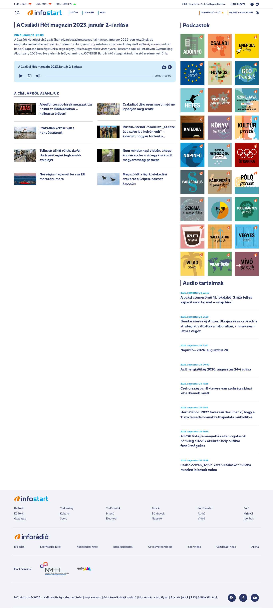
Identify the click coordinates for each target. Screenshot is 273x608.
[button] (20, 75)
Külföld (18, 513)
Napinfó (157, 518)
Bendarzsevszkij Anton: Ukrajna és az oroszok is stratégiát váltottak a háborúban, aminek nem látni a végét (218, 326)
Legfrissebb (205, 508)
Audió (201, 513)
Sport (63, 518)
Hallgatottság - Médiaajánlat (63, 597)
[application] (95, 75)
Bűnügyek (158, 513)
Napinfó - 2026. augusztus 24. (204, 350)
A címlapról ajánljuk (36, 94)
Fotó (247, 508)
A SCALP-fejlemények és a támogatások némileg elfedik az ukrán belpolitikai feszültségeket (213, 441)
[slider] (99, 76)
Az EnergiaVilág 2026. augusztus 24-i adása (215, 369)
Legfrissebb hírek (50, 547)
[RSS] (232, 598)
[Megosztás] (170, 67)
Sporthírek (194, 547)
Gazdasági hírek (226, 547)
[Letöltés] (164, 67)
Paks (103, 12)
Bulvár (156, 508)
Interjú (110, 513)
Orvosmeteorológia (160, 547)
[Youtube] (255, 598)
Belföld (18, 508)
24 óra (74, 12)
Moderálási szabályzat (153, 597)
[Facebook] (243, 598)
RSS (193, 597)
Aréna (255, 547)
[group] (38, 75)
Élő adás (19, 547)
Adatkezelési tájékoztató (119, 597)
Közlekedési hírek (87, 547)
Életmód (111, 518)
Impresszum (93, 597)
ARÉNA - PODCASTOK (241, 12)
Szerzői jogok (179, 597)
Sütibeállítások (208, 597)
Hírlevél (248, 513)
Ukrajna (89, 12)
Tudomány (66, 508)
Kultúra (64, 513)
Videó (201, 518)
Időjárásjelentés (123, 547)
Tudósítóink (113, 508)
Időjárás (249, 518)
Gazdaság (20, 518)
